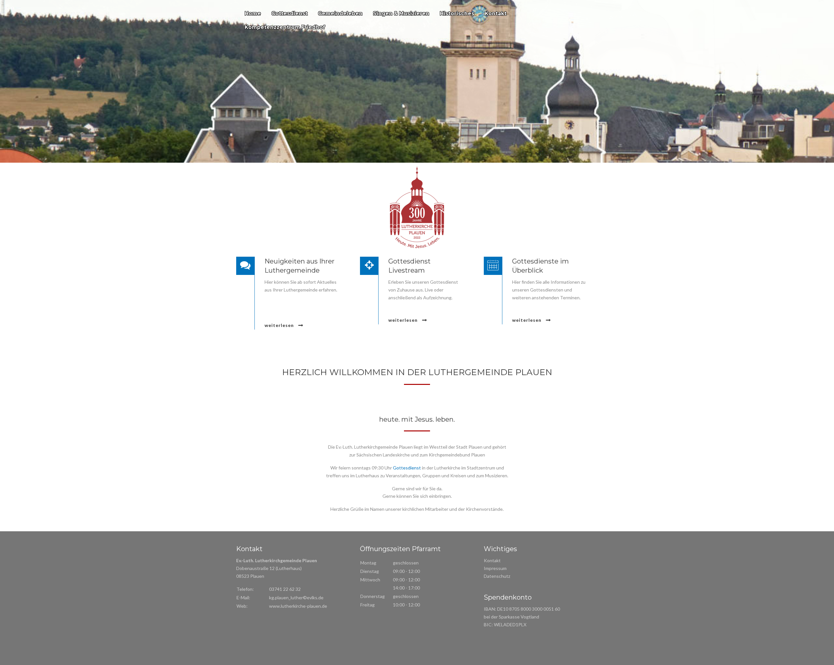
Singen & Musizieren (401, 13)
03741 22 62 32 (285, 589)
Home (253, 13)
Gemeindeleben (340, 13)
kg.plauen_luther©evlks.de (296, 597)
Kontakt (496, 13)
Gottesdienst (289, 13)
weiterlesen (280, 325)
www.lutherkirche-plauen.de (298, 606)
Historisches (457, 13)
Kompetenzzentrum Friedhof (285, 27)
